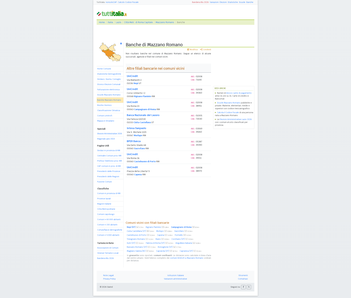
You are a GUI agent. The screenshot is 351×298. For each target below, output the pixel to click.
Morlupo (138, 135)
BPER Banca (134, 141)
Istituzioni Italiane (175, 275)
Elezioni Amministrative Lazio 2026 (236, 119)
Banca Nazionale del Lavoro (143, 115)
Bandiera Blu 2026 (200, 2)
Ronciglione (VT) (169, 247)
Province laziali (104, 198)
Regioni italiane (104, 204)
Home (102, 22)
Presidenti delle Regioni (108, 176)
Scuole (242, 2)
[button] (243, 287)
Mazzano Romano (165, 22)
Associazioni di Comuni (107, 248)
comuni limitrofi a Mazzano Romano (186, 258)
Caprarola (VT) (167, 251)
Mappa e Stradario (105, 121)
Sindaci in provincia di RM (108, 150)
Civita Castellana (142, 122)
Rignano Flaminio (142, 96)
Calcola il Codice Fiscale (228, 112)
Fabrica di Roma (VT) (159, 243)
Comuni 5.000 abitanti (108, 235)
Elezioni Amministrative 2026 (109, 133)
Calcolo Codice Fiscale (128, 2)
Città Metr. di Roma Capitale (138, 22)
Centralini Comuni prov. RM (109, 155)
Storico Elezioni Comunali (108, 84)
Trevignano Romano (140, 239)
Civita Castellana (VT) (140, 231)
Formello (183, 235)
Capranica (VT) (190, 251)
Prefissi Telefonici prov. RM (109, 161)
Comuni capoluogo (105, 214)
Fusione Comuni (104, 181)
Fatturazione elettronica (108, 89)
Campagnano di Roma (145, 109)
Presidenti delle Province (108, 171)
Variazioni (214, 2)
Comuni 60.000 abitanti (109, 219)
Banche (249, 2)
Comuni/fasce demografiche (109, 230)
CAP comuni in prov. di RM (109, 166)
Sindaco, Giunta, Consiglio (109, 79)
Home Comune (104, 68)
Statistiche (233, 2)
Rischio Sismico (104, 105)
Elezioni (223, 2)
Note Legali (108, 275)
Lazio (118, 22)
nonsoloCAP (111, 2)
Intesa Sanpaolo (136, 128)
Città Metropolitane (106, 209)
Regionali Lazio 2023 (106, 139)
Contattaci (243, 279)
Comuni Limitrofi (104, 115)
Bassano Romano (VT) (141, 247)
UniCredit (132, 76)
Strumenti (243, 275)
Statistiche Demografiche (109, 74)
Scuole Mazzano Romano (109, 95)
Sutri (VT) (135, 243)
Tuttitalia (101, 2)
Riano (162, 239)
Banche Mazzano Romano (109, 100)
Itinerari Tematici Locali (107, 253)
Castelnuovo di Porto (145, 161)
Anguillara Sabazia (188, 243)
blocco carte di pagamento (239, 93)
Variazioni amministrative (175, 279)
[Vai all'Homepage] (113, 13)
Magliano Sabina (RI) (140, 251)
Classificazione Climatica (108, 110)
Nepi (136, 83)
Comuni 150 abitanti (107, 224)
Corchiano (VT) (182, 239)
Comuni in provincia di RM (108, 193)
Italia (110, 22)
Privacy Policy (109, 279)
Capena (138, 174)
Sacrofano (139, 148)
